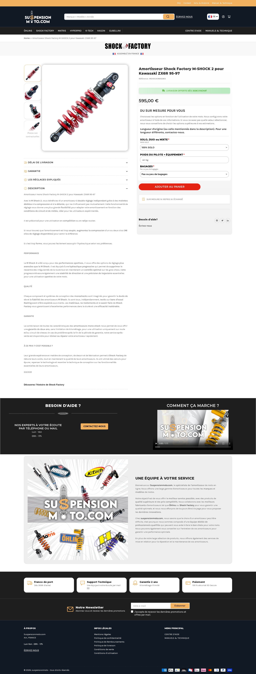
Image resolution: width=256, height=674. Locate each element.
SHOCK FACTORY (45, 30)
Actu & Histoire (201, 3)
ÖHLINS (28, 30)
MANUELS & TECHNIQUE (218, 30)
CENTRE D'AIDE (193, 30)
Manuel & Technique (222, 3)
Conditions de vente (104, 649)
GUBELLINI (115, 30)
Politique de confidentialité (107, 638)
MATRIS (62, 30)
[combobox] (119, 17)
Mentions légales (102, 634)
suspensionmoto (40, 670)
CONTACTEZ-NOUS (94, 426)
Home (27, 38)
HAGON (101, 30)
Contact (187, 3)
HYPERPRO (75, 30)
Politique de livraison (104, 645)
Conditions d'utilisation (106, 653)
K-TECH (89, 30)
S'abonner (179, 605)
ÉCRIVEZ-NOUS (184, 16)
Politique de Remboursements (109, 642)
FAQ (179, 3)
